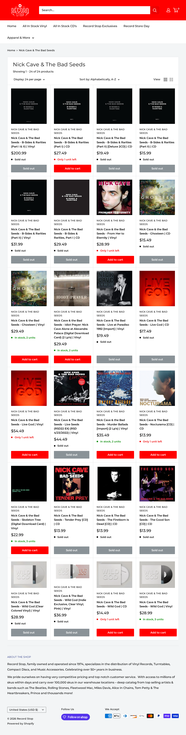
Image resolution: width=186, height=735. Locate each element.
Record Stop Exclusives (100, 26)
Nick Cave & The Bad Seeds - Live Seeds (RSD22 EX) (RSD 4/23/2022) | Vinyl (68, 426)
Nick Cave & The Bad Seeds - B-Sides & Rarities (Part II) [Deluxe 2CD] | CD (114, 142)
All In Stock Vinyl (35, 26)
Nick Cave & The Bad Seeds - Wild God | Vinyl (156, 604)
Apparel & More (18, 37)
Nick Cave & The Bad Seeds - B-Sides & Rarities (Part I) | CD (71, 142)
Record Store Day (136, 26)
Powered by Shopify (20, 723)
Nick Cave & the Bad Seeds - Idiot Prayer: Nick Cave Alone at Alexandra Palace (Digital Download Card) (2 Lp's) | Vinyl (71, 329)
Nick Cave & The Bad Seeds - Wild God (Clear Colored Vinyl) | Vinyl (27, 606)
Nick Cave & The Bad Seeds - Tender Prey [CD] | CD (71, 520)
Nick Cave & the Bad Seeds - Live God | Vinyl (27, 422)
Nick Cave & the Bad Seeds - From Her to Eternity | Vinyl (111, 234)
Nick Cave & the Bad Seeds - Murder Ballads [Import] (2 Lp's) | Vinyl (112, 424)
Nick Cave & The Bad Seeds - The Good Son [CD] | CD (155, 520)
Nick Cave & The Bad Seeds (37, 50)
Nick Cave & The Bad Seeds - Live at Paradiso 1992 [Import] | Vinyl (113, 325)
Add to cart (72, 168)
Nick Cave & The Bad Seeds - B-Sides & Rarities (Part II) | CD (157, 142)
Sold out (29, 168)
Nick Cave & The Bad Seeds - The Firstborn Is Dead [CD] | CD (113, 520)
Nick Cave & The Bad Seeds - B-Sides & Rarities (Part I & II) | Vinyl (28, 142)
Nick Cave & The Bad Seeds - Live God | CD (154, 322)
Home (11, 26)
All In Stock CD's (65, 26)
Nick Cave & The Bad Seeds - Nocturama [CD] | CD (157, 424)
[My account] (168, 10)
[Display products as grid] (165, 79)
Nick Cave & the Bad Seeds (111, 222)
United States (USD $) (23, 709)
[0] (175, 10)
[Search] (154, 10)
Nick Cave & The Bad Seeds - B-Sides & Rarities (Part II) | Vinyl (28, 234)
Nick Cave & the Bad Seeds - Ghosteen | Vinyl (28, 322)
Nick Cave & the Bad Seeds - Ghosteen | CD (155, 231)
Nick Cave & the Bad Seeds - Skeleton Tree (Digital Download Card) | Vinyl (28, 522)
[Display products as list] (171, 79)
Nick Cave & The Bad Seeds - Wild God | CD (112, 604)
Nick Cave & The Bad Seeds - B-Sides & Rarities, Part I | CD (68, 234)
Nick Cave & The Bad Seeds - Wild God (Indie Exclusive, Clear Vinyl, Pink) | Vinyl (70, 602)
